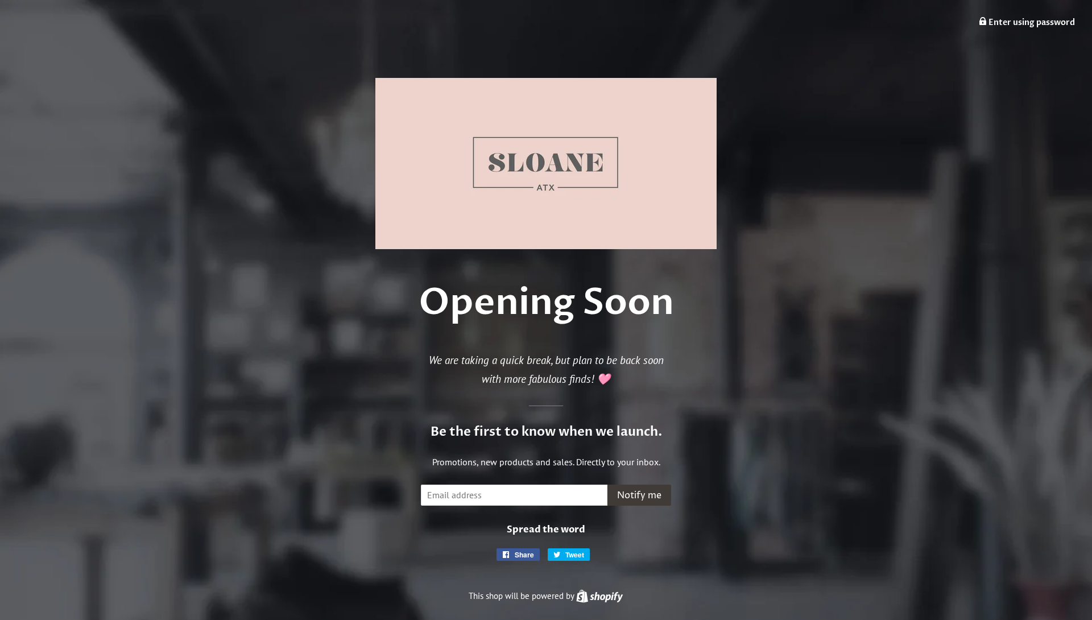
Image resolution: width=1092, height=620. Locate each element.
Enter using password (1031, 22)
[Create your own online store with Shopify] (599, 595)
